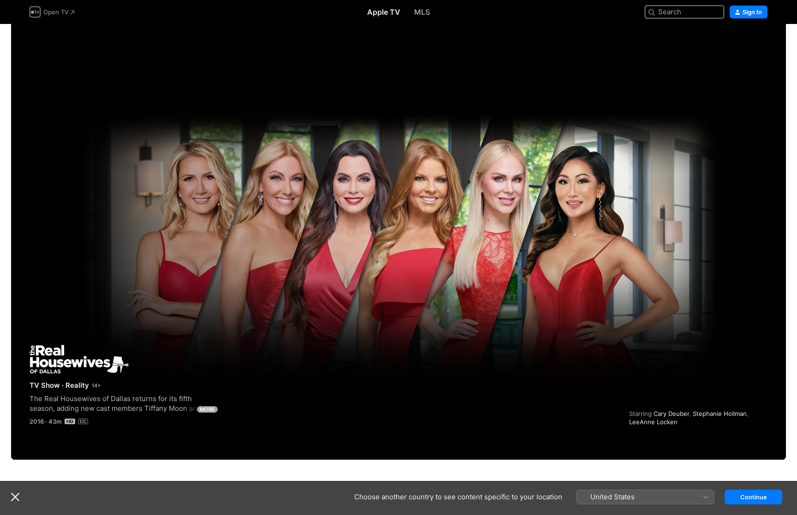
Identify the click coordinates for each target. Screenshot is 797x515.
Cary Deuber (671, 413)
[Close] (15, 497)
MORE (207, 409)
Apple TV (383, 12)
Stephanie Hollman (720, 413)
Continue (753, 497)
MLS (422, 12)
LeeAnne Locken (653, 422)
